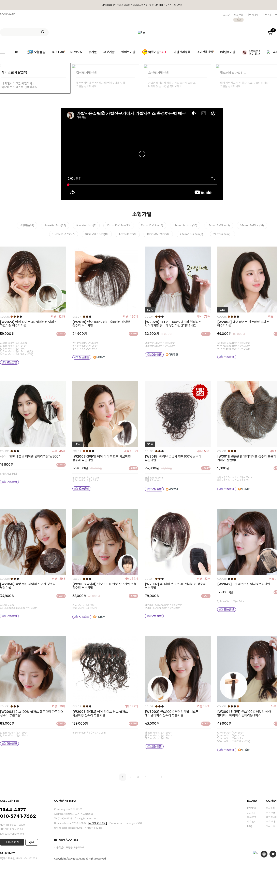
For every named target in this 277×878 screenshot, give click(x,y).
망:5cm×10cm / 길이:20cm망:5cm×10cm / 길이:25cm (14, 734)
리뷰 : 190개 (130, 316)
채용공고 (251, 817)
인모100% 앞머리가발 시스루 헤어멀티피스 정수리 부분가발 (172, 713)
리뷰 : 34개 (131, 578)
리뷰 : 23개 (203, 578)
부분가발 (109, 52)
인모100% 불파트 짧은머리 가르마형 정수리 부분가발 (31, 713)
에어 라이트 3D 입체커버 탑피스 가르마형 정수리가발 (28, 323)
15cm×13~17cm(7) (64, 234)
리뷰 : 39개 (131, 706)
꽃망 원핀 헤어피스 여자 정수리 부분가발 (28, 586)
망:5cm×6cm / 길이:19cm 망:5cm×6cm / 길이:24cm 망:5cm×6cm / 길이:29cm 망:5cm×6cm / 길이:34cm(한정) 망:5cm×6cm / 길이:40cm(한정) (16, 349)
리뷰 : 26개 (58, 706)
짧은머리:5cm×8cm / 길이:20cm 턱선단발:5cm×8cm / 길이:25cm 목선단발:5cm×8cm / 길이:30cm (233, 346)
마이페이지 (252, 14)
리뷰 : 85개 (131, 451)
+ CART (61, 333)
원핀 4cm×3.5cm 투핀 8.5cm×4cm (154, 479)
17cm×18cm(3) (127, 234)
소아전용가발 (205, 52)
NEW (76, 52)
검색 (43, 31)
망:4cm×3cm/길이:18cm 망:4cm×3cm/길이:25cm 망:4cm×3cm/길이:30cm (85, 346)
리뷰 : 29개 (58, 578)
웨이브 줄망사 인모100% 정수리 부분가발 (173, 458)
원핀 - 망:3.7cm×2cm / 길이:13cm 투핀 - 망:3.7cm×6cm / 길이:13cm (234, 479)
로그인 (226, 14)
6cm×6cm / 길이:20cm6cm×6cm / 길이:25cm (84, 607)
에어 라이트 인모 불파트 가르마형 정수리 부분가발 (100, 713)
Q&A (31, 842)
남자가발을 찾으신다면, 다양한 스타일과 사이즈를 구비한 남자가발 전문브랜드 (142, 5)
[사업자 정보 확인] (97, 822)
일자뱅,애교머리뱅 (8, 473)
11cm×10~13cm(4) (152, 225)
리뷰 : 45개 (58, 451)
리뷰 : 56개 (203, 451)
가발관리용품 (182, 52)
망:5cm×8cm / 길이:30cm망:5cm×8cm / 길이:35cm (86, 479)
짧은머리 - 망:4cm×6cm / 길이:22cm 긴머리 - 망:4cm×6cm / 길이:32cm (163, 606)
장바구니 (266, 14)
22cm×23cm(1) (222, 234)
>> (161, 777)
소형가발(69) (27, 225)
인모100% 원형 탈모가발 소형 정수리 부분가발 (104, 586)
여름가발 (157, 52)
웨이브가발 (128, 52)
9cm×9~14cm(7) (86, 225)
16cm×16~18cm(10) (96, 234)
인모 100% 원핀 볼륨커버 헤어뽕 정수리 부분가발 (101, 323)
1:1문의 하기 (12, 842)
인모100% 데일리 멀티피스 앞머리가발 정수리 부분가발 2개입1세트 (173, 323)
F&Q (249, 825)
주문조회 (251, 821)
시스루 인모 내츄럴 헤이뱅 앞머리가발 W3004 (30, 456)
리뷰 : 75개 (203, 316)
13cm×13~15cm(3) (218, 225)
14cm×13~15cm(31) (252, 225)
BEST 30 (58, 52)
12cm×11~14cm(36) (185, 225)
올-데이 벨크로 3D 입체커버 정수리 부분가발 (175, 586)
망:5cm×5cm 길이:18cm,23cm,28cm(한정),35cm (18, 606)
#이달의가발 (227, 52)
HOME (16, 52)
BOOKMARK (7, 14)
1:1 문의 (251, 812)
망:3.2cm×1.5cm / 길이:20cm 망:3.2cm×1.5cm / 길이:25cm (160, 344)
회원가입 (238, 14)
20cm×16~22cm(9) (191, 234)
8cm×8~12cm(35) (55, 225)
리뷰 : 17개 (203, 706)
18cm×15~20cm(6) (158, 234)
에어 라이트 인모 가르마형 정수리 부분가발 (101, 458)
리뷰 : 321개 (58, 316)
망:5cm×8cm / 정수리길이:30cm (89, 732)
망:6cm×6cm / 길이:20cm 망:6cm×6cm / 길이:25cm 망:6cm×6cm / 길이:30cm (158, 735)
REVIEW (251, 808)
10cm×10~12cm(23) (119, 225)
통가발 (92, 52)
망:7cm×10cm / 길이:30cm (231, 601)
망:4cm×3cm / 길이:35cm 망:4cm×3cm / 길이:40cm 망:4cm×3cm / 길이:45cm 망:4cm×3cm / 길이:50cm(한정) (233, 737)
